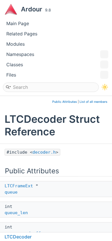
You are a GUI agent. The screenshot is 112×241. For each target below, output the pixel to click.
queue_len (16, 212)
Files (11, 75)
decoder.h (44, 152)
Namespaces (20, 54)
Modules (15, 44)
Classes (14, 64)
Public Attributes (64, 102)
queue (11, 192)
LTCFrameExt (19, 185)
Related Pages (21, 34)
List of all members (93, 102)
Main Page (17, 23)
